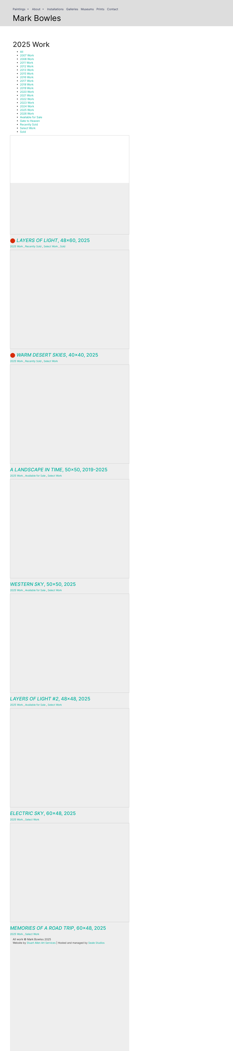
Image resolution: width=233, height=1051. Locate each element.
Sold (23, 131)
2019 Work (26, 88)
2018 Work (26, 84)
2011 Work (26, 62)
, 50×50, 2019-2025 (58, 469)
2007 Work (27, 55)
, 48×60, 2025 (50, 240)
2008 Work (27, 59)
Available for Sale (31, 117)
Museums (87, 9)
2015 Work (26, 73)
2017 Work (26, 81)
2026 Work (27, 113)
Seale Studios (96, 942)
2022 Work (27, 99)
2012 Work (26, 66)
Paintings (19, 9)
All (21, 51)
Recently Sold (29, 124)
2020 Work (27, 91)
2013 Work (27, 70)
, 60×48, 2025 (43, 813)
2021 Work (26, 95)
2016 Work (26, 77)
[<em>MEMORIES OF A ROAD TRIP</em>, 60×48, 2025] (72, 960)
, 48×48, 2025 (50, 699)
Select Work (27, 128)
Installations (55, 9)
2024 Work (27, 106)
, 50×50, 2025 (43, 584)
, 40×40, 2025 (54, 355)
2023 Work (27, 102)
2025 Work (27, 110)
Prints (100, 9)
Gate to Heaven (30, 121)
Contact (112, 9)
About (36, 9)
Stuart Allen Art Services (41, 942)
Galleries (72, 9)
